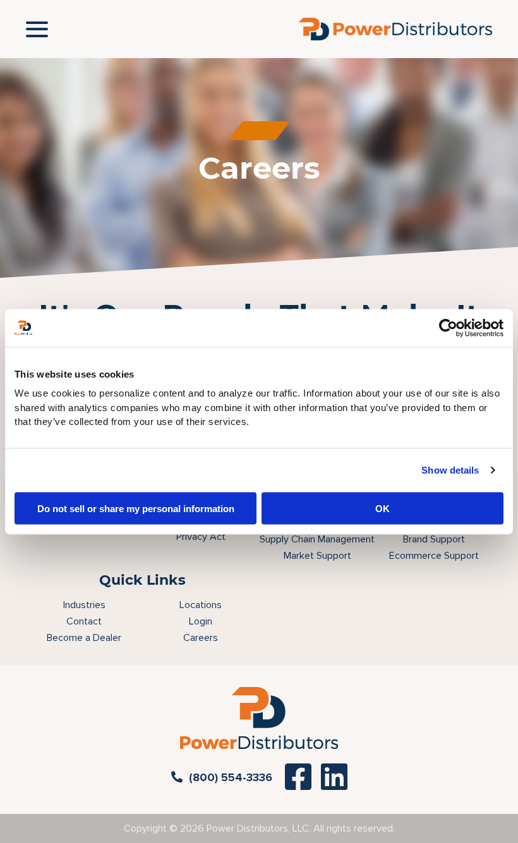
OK (382, 508)
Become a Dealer (84, 637)
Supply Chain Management (317, 539)
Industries (84, 605)
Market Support (317, 555)
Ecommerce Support (434, 555)
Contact (84, 621)
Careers (200, 637)
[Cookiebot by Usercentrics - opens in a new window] (448, 327)
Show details (450, 470)
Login (200, 621)
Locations (200, 605)
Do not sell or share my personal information (135, 508)
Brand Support (434, 539)
